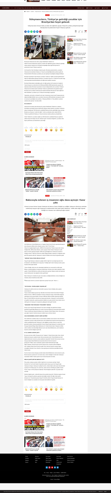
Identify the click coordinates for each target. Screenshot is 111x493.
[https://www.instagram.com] (49, 467)
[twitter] (28, 31)
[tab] (28, 136)
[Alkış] (31, 128)
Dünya (26, 456)
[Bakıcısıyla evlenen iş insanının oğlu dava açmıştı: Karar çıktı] (44, 229)
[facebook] (25, 31)
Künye (47, 472)
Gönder (27, 151)
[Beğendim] (26, 128)
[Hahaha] (51, 128)
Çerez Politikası (57, 472)
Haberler (28, 11)
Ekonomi (37, 456)
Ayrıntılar (101, 491)
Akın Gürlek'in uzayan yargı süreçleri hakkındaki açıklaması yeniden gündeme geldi (55, 190)
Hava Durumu (70, 456)
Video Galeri (81, 8)
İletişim (51, 472)
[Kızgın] (46, 128)
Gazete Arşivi (59, 462)
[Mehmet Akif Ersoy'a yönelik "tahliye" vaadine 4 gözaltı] (34, 182)
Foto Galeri (90, 8)
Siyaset (26, 462)
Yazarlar (98, 8)
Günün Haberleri (59, 458)
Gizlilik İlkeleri (63, 472)
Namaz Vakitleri (70, 462)
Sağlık (36, 460)
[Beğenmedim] (41, 128)
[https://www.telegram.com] (58, 467)
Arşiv (57, 460)
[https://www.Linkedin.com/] (55, 467)
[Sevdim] (36, 128)
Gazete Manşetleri (71, 458)
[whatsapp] (31, 31)
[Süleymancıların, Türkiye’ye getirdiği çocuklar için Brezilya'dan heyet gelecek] (44, 47)
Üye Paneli (105, 8)
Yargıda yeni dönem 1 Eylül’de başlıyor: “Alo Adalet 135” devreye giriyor (54, 165)
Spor (36, 462)
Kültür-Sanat (37, 458)
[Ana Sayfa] (24, 11)
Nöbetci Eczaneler (71, 460)
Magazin (27, 460)
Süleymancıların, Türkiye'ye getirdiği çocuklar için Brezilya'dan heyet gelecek (49, 11)
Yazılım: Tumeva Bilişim (55, 479)
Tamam (105, 491)
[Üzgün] (61, 128)
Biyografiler (48, 462)
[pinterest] (40, 31)
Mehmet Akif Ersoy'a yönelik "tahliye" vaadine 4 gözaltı (32, 190)
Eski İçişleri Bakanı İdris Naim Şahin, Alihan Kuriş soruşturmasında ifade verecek (34, 173)
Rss (45, 472)
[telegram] (34, 31)
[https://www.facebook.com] (52, 467)
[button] (12, 8)
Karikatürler (58, 464)
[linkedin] (37, 31)
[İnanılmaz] (56, 128)
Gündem (32, 11)
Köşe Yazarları (49, 460)
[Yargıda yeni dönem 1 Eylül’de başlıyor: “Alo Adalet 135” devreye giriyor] (55, 161)
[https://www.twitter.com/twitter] (47, 467)
